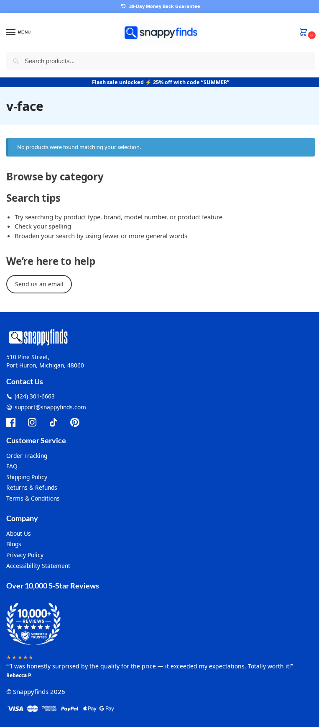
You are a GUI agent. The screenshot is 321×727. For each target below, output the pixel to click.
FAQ (12, 466)
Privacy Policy (24, 555)
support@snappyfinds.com (50, 407)
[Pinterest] (74, 422)
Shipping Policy (26, 477)
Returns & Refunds (31, 487)
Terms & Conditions (33, 498)
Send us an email (39, 284)
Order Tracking (26, 456)
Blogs (13, 544)
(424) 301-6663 (35, 396)
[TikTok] (53, 422)
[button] (305, 33)
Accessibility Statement (38, 566)
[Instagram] (32, 422)
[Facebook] (10, 422)
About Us (18, 533)
